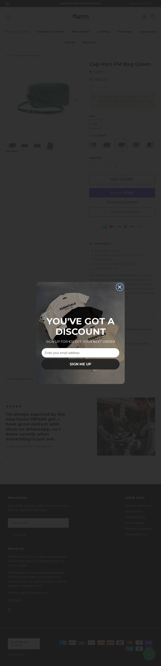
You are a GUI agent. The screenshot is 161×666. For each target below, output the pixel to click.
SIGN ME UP (80, 364)
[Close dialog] (119, 287)
